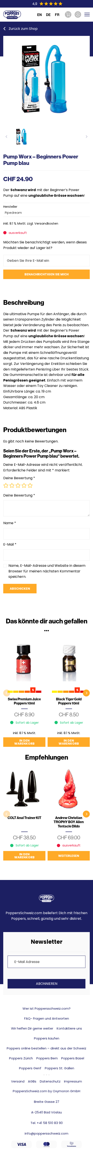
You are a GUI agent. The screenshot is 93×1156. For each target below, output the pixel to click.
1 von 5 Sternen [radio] (5, 485)
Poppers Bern (47, 1058)
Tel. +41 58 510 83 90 (46, 1123)
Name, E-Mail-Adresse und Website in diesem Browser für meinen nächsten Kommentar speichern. (46, 571)
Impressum (73, 1081)
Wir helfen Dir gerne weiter (32, 1028)
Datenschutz (50, 1081)
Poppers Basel (72, 1058)
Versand (17, 1081)
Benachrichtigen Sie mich (46, 274)
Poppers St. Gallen (59, 1068)
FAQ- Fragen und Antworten (46, 1018)
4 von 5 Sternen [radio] (24, 485)
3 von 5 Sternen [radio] (18, 485)
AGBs (32, 1081)
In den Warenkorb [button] (24, 742)
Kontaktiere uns (69, 1028)
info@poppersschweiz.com (46, 1133)
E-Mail (9, 544)
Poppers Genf (30, 1068)
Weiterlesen (68, 856)
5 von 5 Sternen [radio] (30, 485)
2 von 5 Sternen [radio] (11, 485)
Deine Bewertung (19, 478)
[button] (86, 693)
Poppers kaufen (46, 1038)
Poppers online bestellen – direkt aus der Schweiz (46, 1048)
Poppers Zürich (21, 1058)
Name (9, 523)
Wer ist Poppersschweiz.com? (46, 1008)
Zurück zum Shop (23, 28)
